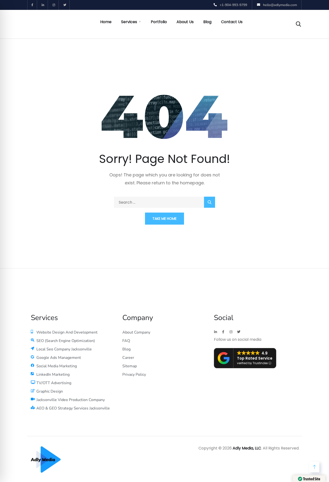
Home (106, 22)
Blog (207, 22)
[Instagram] (54, 5)
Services (129, 22)
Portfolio (159, 22)
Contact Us (232, 22)
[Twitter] (65, 5)
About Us (185, 22)
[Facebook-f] (32, 5)
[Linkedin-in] (43, 5)
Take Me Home (164, 218)
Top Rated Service (254, 358)
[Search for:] (164, 202)
